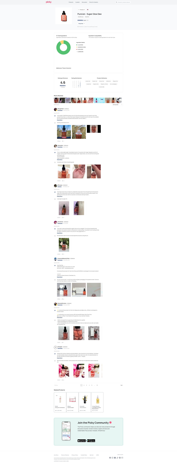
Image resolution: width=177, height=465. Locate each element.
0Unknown (80, 51)
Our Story (56, 455)
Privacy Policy (75, 455)
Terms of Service (65, 455)
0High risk (80, 49)
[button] (117, 104)
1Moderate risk (82, 47)
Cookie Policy (84, 455)
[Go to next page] (121, 385)
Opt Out (91, 455)
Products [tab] (71, 2)
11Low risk (80, 44)
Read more (59, 120)
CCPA (97, 455)
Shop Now (80, 23)
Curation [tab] (77, 2)
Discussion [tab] (84, 2)
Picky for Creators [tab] (93, 2)
